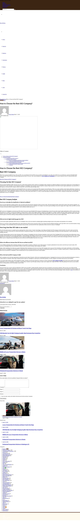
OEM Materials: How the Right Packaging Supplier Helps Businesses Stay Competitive (20, 333)
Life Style (4, 487)
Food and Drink (5, 478)
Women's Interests (6, 491)
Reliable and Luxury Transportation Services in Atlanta (12, 352)
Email (1, 391)
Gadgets (4, 472)
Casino (3, 508)
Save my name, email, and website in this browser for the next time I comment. (17, 396)
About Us (4, 3)
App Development (6, 482)
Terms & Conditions (6, 4)
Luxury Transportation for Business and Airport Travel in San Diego (15, 328)
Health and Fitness (6, 450)
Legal (3, 481)
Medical (4, 476)
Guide (3, 460)
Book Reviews (5, 498)
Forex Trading (5, 509)
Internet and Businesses (7, 474)
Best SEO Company (6, 157)
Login (3, 87)
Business (4, 53)
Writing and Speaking (6, 485)
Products (4, 469)
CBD (3, 502)
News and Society (6, 480)
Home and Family (6, 475)
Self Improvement (6, 493)
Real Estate (4, 473)
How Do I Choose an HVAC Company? (8, 179)
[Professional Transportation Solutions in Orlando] (12, 368)
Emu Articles (11, 114)
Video (3, 497)
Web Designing (5, 479)
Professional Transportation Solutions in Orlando (11, 371)
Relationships (5, 500)
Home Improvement (6, 454)
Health (3, 73)
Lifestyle (4, 457)
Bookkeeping (5, 510)
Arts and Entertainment (7, 464)
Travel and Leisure (6, 461)
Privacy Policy (5, 6)
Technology (4, 60)
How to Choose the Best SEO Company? (10, 156)
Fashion (4, 459)
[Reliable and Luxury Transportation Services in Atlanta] (12, 349)
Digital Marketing (6, 455)
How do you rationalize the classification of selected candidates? (18, 160)
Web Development (6, 466)
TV (3, 499)
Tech (3, 467)
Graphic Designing (6, 489)
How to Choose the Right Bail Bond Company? (9, 196)
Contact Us (4, 7)
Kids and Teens (5, 488)
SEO (4, 100)
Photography (5, 503)
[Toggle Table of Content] (1, 154)
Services (4, 452)
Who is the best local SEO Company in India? (16, 164)
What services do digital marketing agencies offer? (16, 161)
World (3, 507)
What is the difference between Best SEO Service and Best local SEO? (19, 163)
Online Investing (5, 501)
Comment (2, 387)
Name (1, 389)
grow (72, 269)
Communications (5, 483)
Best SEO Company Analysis (11, 159)
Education (4, 456)
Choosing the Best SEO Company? (12, 158)
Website (1, 393)
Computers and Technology (7, 451)
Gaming (4, 465)
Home (3, 2)
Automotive (4, 470)
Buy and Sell (5, 471)
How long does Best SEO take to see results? (13, 162)
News (3, 80)
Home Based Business (6, 484)
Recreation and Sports (6, 496)
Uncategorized (5, 453)
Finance (4, 66)
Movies (3, 504)
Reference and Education (7, 490)
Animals (4, 492)
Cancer (3, 506)
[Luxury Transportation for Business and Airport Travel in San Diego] (12, 325)
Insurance (4, 494)
